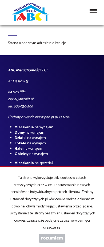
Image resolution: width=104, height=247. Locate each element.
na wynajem (34, 127)
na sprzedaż (34, 163)
